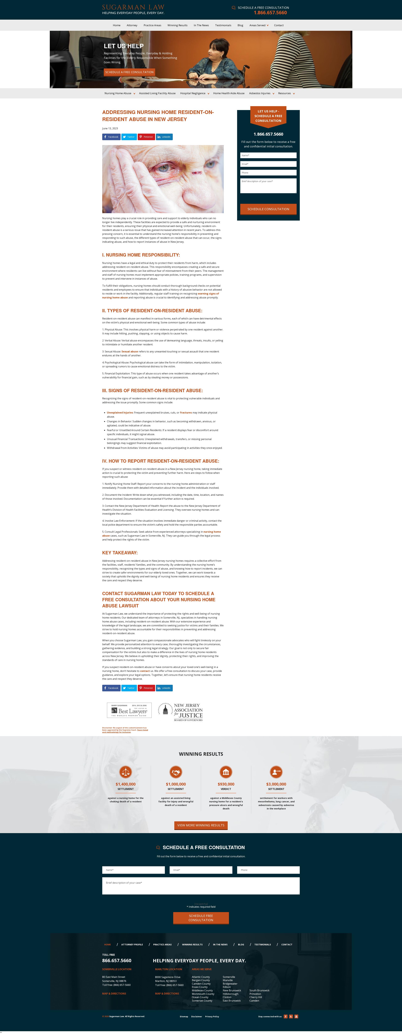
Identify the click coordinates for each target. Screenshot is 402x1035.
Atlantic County (201, 977)
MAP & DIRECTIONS (114, 993)
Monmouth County (203, 994)
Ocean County (200, 997)
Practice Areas (162, 944)
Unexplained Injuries (120, 412)
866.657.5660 (116, 960)
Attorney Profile (132, 944)
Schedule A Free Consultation (129, 72)
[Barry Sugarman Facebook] (286, 1016)
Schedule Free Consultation (201, 918)
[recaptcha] (201, 904)
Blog (241, 944)
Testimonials (262, 944)
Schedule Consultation (268, 209)
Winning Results (192, 944)
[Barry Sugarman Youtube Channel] (296, 1016)
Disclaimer (196, 1016)
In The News (220, 944)
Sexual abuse (130, 351)
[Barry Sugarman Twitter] (291, 1016)
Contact (286, 944)
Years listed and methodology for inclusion (125, 731)
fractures (186, 412)
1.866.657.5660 (270, 12)
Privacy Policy (212, 1016)
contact (145, 671)
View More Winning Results (201, 825)
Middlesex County (202, 990)
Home (107, 944)
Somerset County (202, 1000)
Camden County (201, 983)
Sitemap (184, 1016)
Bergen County (201, 980)
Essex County (200, 987)
